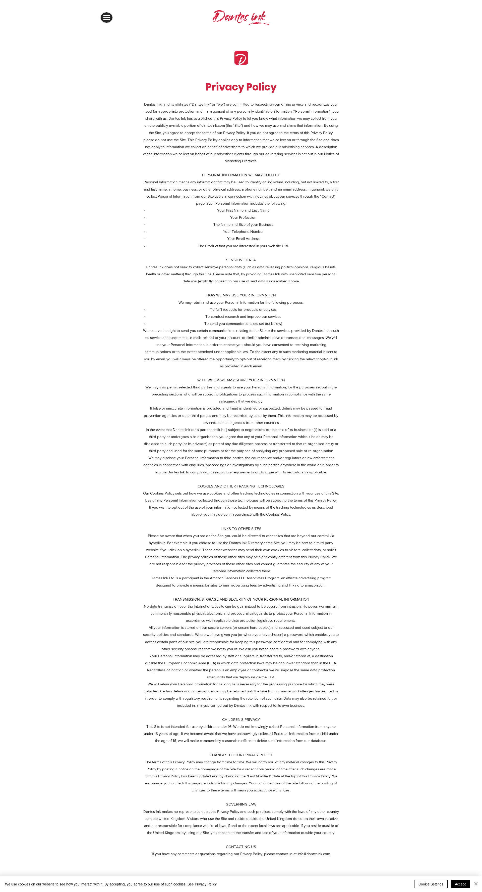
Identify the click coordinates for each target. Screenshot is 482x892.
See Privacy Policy (202, 883)
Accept (460, 883)
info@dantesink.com (313, 854)
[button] (106, 17)
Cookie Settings (430, 883)
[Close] (476, 884)
